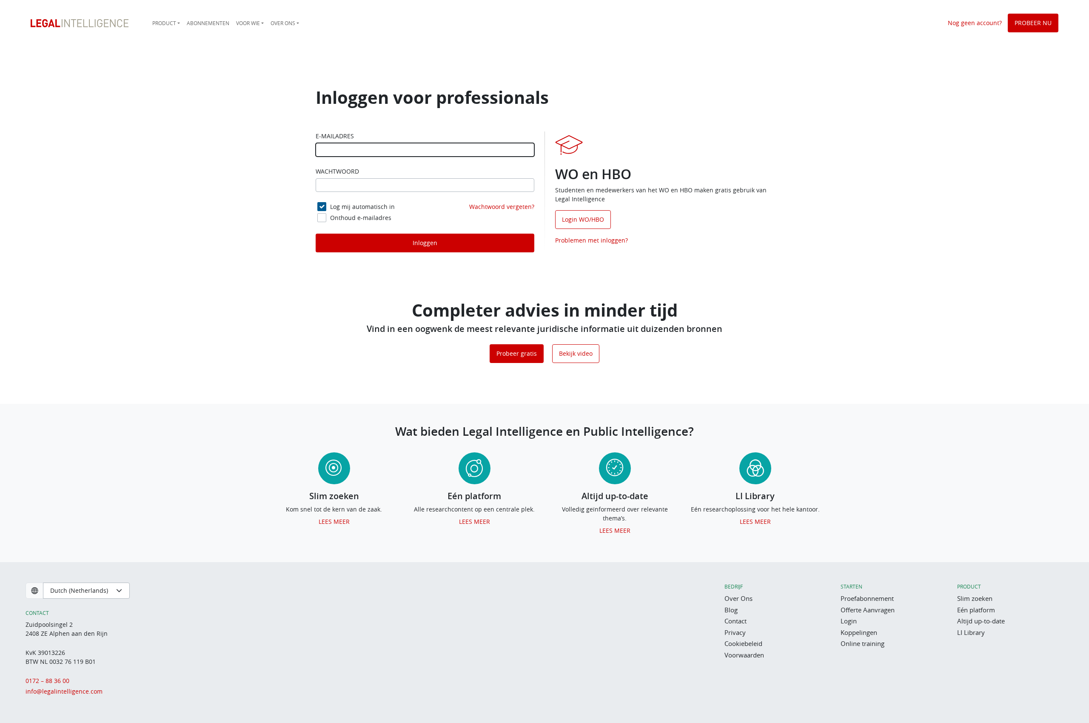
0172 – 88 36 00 (47, 681)
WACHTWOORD (337, 171)
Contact (735, 621)
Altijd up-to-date (981, 621)
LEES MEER (334, 521)
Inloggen (425, 243)
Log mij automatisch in (362, 207)
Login (849, 621)
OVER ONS (283, 23)
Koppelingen (859, 632)
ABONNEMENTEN (208, 23)
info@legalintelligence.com (64, 691)
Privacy (735, 632)
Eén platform (976, 610)
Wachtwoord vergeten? (501, 207)
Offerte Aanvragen (868, 610)
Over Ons (738, 598)
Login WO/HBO (583, 219)
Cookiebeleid (743, 643)
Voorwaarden (744, 655)
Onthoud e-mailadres (360, 218)
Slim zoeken (974, 598)
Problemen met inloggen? (591, 240)
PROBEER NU (1033, 23)
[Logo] (79, 23)
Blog (731, 610)
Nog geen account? (975, 23)
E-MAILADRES (335, 136)
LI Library (971, 632)
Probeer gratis (516, 353)
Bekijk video (576, 353)
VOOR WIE (248, 23)
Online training (862, 643)
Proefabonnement (867, 598)
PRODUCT (164, 23)
